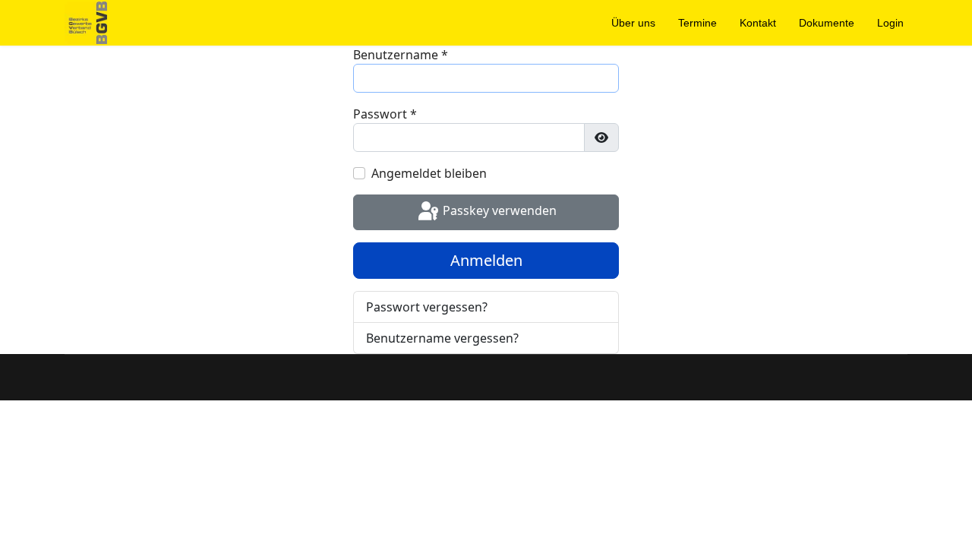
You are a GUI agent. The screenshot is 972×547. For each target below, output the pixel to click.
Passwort (385, 114)
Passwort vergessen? (427, 307)
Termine (697, 23)
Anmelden (486, 260)
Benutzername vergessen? (442, 338)
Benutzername (400, 54)
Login (890, 23)
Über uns (633, 23)
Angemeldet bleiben (429, 173)
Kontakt (758, 23)
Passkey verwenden (498, 211)
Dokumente (826, 23)
